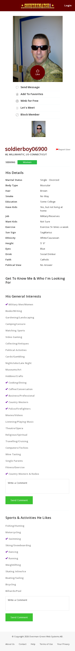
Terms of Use (46, 644)
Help (33, 644)
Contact (22, 644)
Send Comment (19, 501)
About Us (9, 644)
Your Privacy (63, 644)
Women (27, 162)
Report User (64, 149)
